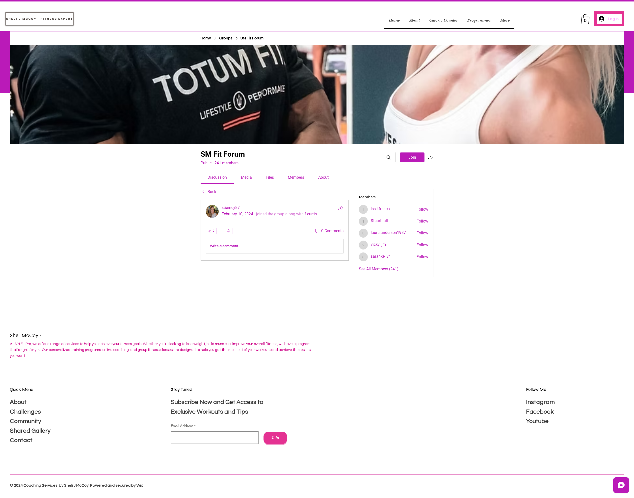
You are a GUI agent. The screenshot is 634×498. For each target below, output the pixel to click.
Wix (139, 485)
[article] (275, 230)
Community (25, 421)
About (18, 402)
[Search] (389, 157)
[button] (585, 19)
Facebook (540, 412)
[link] (217, 177)
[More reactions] (226, 231)
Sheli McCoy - (26, 335)
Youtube (537, 421)
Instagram (540, 402)
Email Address (182, 425)
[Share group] (430, 157)
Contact (21, 440)
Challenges (25, 412)
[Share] (340, 208)
